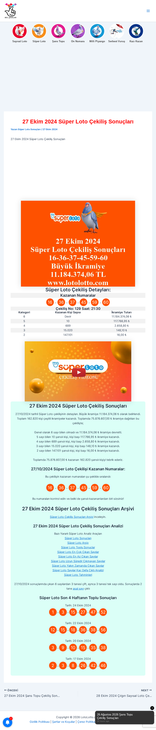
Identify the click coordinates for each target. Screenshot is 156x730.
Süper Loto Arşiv (78, 543)
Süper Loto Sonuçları (78, 538)
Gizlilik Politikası (40, 722)
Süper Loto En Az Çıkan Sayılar (78, 556)
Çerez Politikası (87, 722)
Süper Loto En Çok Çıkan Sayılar (78, 552)
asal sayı (78, 588)
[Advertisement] (78, 83)
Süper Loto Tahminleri (78, 575)
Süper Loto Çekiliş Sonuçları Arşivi (71, 517)
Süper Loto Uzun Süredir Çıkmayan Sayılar (78, 561)
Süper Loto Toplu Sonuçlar (78, 547)
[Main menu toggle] (148, 11)
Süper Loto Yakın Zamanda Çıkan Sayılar (78, 565)
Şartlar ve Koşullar (63, 722)
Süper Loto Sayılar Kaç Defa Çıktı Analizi (78, 570)
